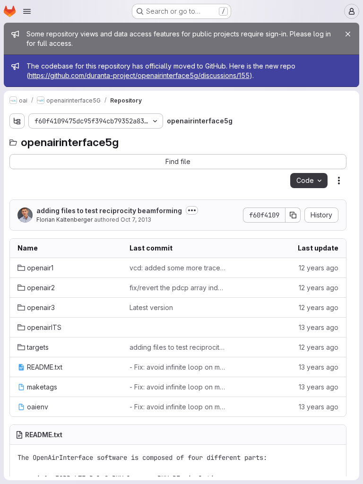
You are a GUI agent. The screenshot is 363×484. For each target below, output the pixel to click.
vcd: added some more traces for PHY (178, 268)
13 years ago (318, 327)
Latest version (151, 307)
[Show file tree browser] (17, 121)
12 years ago (318, 268)
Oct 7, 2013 (136, 219)
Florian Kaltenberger (64, 219)
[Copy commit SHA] (293, 215)
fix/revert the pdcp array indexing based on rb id (178, 288)
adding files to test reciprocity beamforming (109, 211)
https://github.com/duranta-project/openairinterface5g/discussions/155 (139, 75)
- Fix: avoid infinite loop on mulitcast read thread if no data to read (178, 367)
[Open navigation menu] (27, 11)
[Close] (348, 34)
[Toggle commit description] (192, 210)
